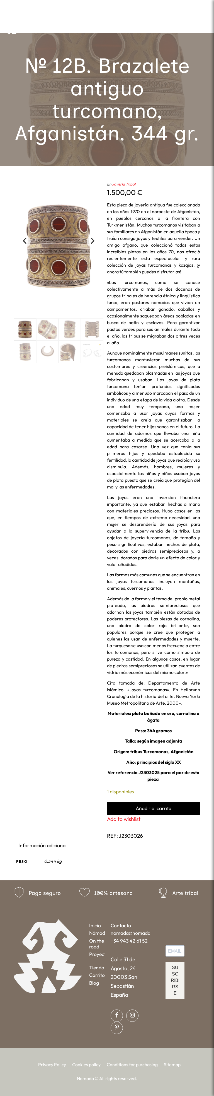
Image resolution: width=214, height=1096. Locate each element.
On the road (96, 944)
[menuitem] (196, 4)
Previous (24, 241)
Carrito (97, 975)
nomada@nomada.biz (130, 933)
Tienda (96, 967)
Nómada (97, 933)
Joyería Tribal (123, 184)
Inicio (95, 925)
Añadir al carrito (153, 808)
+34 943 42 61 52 (129, 941)
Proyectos (97, 954)
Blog (94, 983)
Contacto (121, 925)
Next (93, 241)
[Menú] (149, 26)
